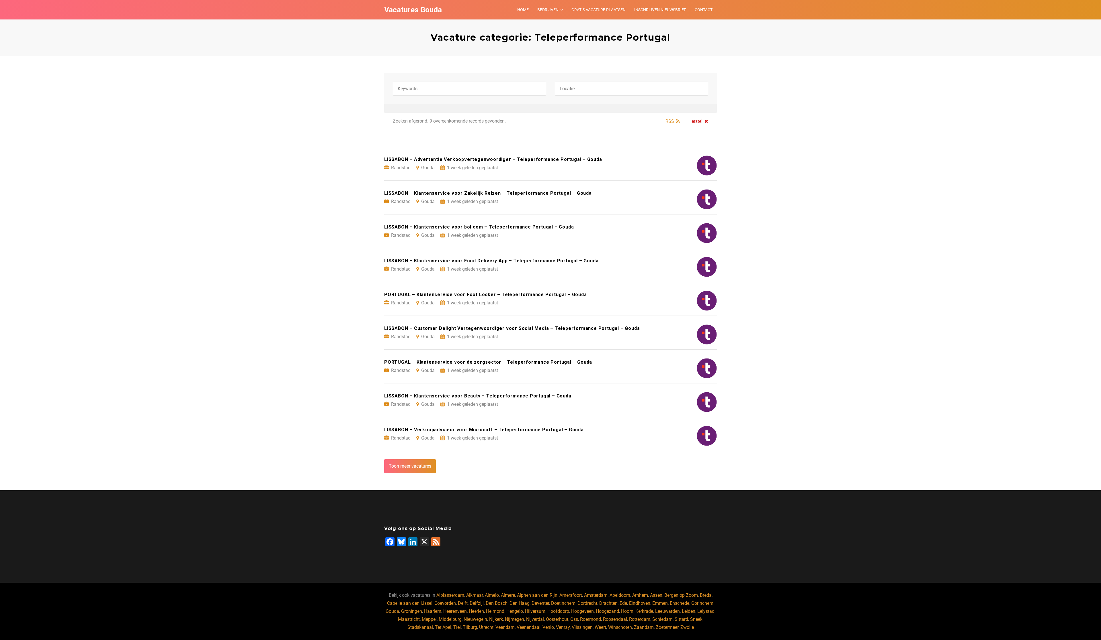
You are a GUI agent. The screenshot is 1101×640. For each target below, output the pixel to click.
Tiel (457, 627)
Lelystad (706, 611)
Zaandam (644, 627)
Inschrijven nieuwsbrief (660, 9)
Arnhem (640, 595)
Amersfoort (570, 595)
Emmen (660, 603)
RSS (669, 121)
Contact (703, 9)
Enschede (679, 603)
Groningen (411, 611)
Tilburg (470, 627)
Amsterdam (596, 595)
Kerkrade (644, 611)
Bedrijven (548, 9)
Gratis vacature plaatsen (598, 9)
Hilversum (535, 611)
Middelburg (450, 619)
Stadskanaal (420, 627)
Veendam (505, 627)
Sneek (696, 619)
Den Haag (519, 603)
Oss (574, 619)
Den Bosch (496, 603)
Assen (656, 595)
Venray (563, 627)
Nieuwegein (475, 619)
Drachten (608, 603)
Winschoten (620, 627)
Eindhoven (639, 603)
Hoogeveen (582, 611)
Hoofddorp (558, 611)
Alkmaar (474, 595)
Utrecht (486, 627)
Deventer (540, 603)
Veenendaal (528, 627)
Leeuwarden (667, 611)
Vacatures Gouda (413, 10)
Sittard (681, 619)
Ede (623, 603)
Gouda (392, 611)
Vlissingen (582, 627)
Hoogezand (607, 611)
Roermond (590, 619)
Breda (706, 595)
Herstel (695, 121)
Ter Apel (443, 627)
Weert (600, 627)
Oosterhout (557, 619)
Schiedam (662, 619)
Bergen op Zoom (681, 595)
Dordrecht (587, 603)
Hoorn (627, 611)
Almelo (492, 595)
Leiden (688, 611)
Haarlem (432, 611)
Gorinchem (702, 603)
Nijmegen (514, 619)
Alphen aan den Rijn (537, 595)
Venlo (548, 627)
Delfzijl (477, 603)
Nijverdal (535, 619)
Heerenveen (455, 611)
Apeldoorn (620, 595)
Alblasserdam (450, 595)
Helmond (495, 611)
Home (523, 9)
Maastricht (409, 619)
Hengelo (514, 611)
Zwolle (687, 627)
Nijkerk (496, 619)
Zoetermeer (667, 627)
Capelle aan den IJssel (409, 603)
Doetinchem (563, 603)
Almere (508, 595)
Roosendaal (615, 619)
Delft (463, 603)
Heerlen (476, 611)
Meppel (429, 619)
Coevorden (445, 603)
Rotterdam (639, 619)
